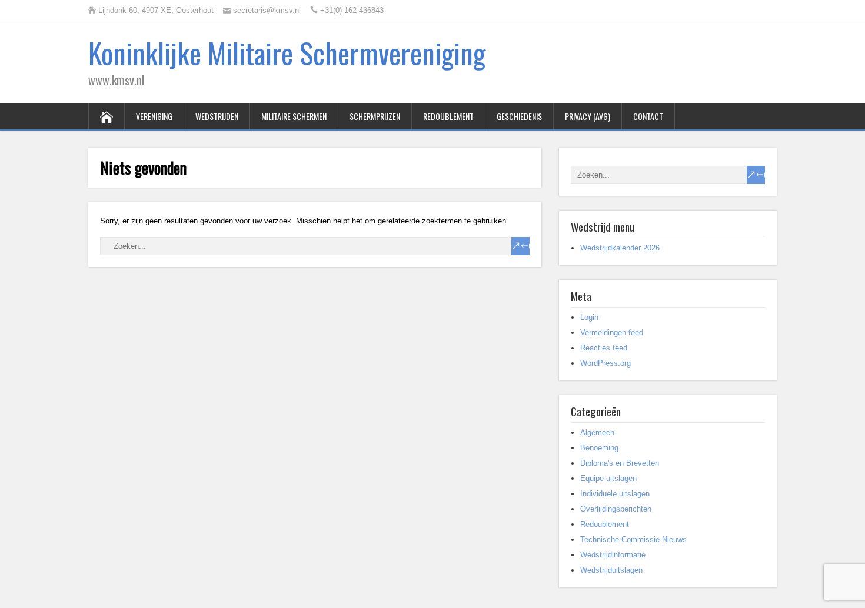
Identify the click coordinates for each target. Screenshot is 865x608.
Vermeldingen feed (611, 332)
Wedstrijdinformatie (613, 554)
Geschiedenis (519, 116)
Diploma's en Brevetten (619, 463)
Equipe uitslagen (608, 478)
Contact (648, 116)
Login (589, 317)
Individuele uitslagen (615, 493)
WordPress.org (605, 363)
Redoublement (448, 116)
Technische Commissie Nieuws (633, 539)
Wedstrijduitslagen (611, 570)
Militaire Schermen (294, 116)
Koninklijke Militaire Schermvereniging (286, 53)
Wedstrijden (216, 116)
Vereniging (154, 116)
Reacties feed (603, 347)
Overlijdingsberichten (615, 509)
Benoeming (599, 447)
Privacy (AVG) (587, 116)
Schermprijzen (375, 116)
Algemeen (597, 432)
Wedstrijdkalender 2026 (620, 247)
